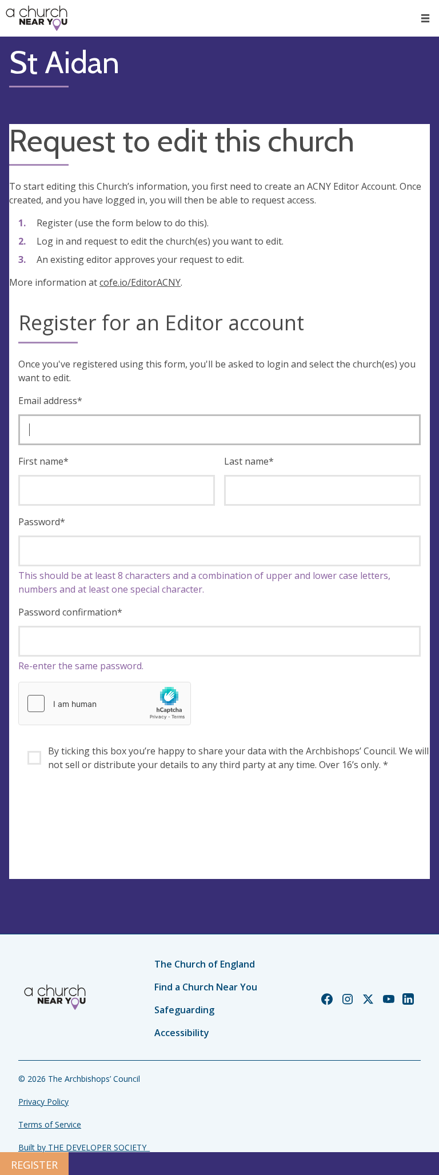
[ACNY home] (36, 18)
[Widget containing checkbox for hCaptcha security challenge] (104, 703)
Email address (50, 400)
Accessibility (181, 1032)
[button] (425, 18)
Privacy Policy (43, 1101)
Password (41, 521)
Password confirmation (70, 612)
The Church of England (204, 964)
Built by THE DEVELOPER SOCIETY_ (84, 1147)
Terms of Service (49, 1124)
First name (43, 461)
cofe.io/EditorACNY (140, 282)
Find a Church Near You (205, 987)
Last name (249, 461)
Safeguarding (184, 1010)
